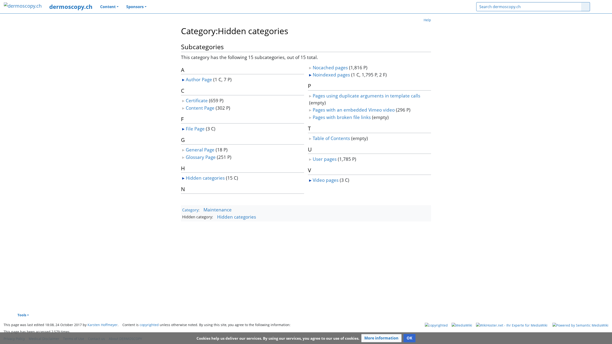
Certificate (197, 100)
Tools (21, 315)
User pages (325, 159)
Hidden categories (205, 178)
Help (427, 20)
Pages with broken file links (342, 117)
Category (190, 210)
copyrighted (149, 324)
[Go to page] (585, 6)
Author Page (199, 79)
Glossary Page (201, 157)
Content (108, 6)
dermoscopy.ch (71, 7)
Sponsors (135, 6)
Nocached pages (330, 67)
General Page (200, 149)
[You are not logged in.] (601, 6)
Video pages (326, 180)
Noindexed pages (331, 74)
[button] (381, 338)
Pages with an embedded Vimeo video (354, 110)
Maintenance (217, 209)
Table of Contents (331, 138)
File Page (195, 128)
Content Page (200, 108)
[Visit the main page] (23, 6)
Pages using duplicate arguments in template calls (366, 95)
